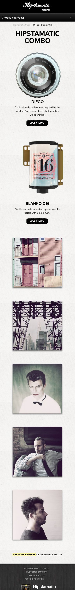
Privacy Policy (37, 575)
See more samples (24, 554)
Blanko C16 (38, 203)
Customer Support (36, 572)
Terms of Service (34, 579)
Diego (37, 101)
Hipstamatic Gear (21, 25)
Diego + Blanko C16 (42, 25)
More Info (36, 123)
